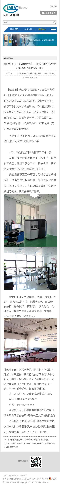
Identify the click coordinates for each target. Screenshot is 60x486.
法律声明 (23, 476)
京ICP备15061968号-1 (40, 479)
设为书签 (53, 6)
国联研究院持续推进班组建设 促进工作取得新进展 (30, 440)
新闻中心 (42, 29)
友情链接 (14, 476)
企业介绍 (28, 29)
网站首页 (14, 29)
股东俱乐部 (53, 13)
